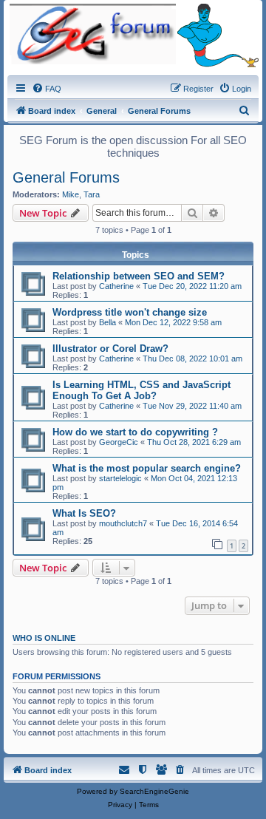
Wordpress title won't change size (129, 312)
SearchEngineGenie (154, 791)
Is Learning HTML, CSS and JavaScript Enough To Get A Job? (141, 390)
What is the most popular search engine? (146, 468)
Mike (70, 194)
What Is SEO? (84, 513)
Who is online (44, 637)
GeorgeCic (118, 442)
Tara (91, 194)
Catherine (116, 286)
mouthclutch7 (123, 523)
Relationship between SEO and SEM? (138, 276)
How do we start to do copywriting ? (135, 432)
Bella (107, 322)
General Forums (66, 177)
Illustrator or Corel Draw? (110, 348)
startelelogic (120, 478)
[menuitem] (46, 89)
